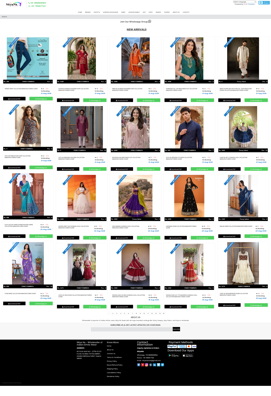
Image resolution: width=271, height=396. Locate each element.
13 (156, 313)
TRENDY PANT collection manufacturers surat (21, 89)
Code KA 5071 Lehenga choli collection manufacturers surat (233, 158)
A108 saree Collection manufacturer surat (20, 293)
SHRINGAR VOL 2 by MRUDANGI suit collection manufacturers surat (181, 89)
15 (163, 313)
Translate (251, 4)
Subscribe (176, 329)
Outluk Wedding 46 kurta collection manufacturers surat (71, 158)
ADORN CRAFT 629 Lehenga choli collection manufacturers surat (73, 227)
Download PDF (15, 99)
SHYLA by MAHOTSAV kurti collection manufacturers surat (17, 156)
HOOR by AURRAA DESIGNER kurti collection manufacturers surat (73, 89)
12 (152, 313)
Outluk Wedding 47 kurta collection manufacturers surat (179, 158)
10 (144, 313)
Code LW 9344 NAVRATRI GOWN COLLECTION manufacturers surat (234, 294)
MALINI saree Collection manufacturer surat (236, 226)
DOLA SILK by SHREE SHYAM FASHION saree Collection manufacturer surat (19, 225)
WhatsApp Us (42, 99)
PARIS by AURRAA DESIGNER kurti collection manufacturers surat (127, 89)
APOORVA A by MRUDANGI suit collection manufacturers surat (126, 158)
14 (160, 313)
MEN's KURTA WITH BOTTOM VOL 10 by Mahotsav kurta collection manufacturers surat (236, 89)
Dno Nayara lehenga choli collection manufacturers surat (125, 227)
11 (148, 313)
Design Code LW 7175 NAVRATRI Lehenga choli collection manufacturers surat (181, 296)
